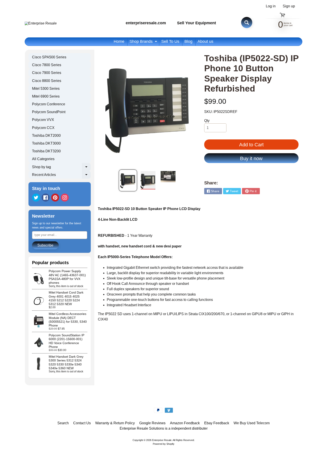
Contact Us (82, 423)
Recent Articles (61, 176)
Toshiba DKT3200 (46, 151)
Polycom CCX (43, 128)
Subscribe (45, 245)
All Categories (43, 159)
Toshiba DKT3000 (46, 143)
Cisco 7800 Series (46, 65)
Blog (188, 41)
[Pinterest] (55, 198)
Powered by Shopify (163, 444)
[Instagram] (65, 198)
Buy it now (251, 158)
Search (63, 423)
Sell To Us (170, 41)
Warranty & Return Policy (115, 423)
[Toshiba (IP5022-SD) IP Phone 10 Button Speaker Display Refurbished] (128, 180)
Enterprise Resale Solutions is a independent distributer (164, 428)
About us (205, 41)
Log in (271, 6)
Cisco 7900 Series (46, 73)
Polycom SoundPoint (48, 112)
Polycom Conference (48, 104)
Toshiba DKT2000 (46, 135)
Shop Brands (143, 42)
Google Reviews (152, 423)
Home (119, 41)
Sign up (289, 6)
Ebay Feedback (216, 423)
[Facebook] (46, 198)
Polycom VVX (43, 120)
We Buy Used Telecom (252, 423)
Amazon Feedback (185, 423)
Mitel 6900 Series (46, 96)
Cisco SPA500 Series (49, 57)
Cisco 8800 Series (46, 81)
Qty (207, 120)
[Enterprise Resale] (41, 23)
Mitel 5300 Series (46, 88)
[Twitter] (36, 198)
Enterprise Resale (162, 440)
